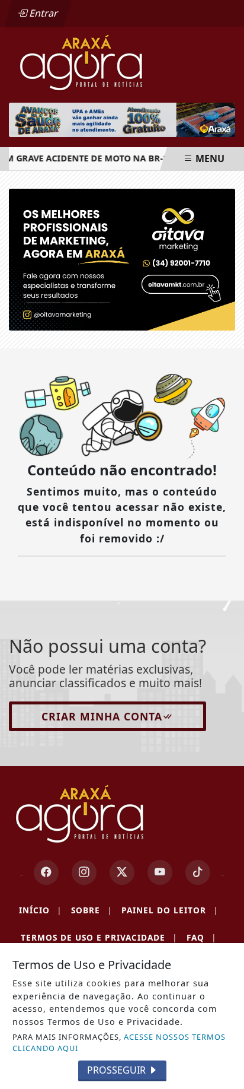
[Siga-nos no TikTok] (197, 872)
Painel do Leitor (169, 910)
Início (40, 910)
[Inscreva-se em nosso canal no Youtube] (159, 872)
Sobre (91, 910)
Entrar (42, 13)
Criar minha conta (101, 716)
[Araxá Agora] (122, 61)
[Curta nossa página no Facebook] (46, 872)
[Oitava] (122, 258)
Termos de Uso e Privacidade (99, 937)
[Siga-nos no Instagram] (84, 872)
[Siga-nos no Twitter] (122, 872)
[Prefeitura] (122, 120)
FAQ (201, 937)
